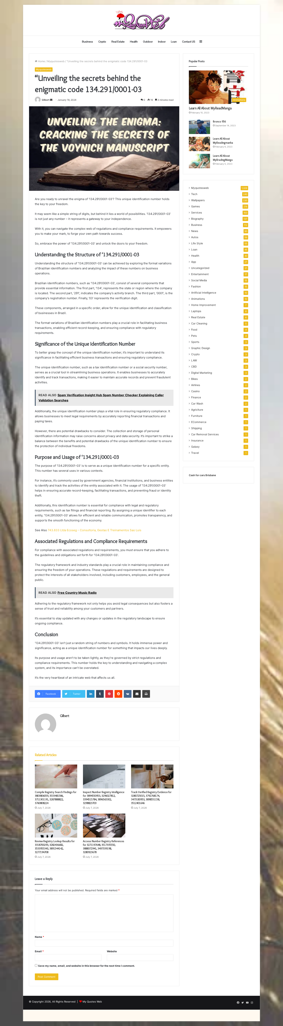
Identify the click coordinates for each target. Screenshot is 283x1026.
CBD (194, 366)
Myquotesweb (55, 61)
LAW (194, 360)
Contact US (188, 41)
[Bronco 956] (199, 127)
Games (195, 206)
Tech (194, 194)
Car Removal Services (205, 434)
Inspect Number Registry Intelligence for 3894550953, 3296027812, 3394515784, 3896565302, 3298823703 (103, 797)
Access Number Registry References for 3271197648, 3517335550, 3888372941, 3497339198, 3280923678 (103, 846)
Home (41, 61)
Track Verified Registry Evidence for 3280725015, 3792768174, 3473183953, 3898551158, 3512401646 (151, 797)
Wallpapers (198, 200)
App (193, 261)
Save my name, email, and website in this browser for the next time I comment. (86, 965)
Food (194, 329)
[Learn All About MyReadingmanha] (199, 144)
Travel (195, 452)
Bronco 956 (219, 121)
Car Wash (197, 403)
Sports (195, 341)
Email (39, 951)
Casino (195, 391)
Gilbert (45, 99)
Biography (197, 218)
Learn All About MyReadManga (210, 108)
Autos (194, 237)
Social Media (199, 280)
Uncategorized (200, 268)
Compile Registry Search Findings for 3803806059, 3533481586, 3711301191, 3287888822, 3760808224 (55, 797)
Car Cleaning (199, 323)
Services (196, 212)
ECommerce (198, 422)
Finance (196, 397)
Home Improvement (203, 305)
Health (134, 41)
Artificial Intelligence (203, 292)
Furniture (196, 415)
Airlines (195, 385)
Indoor (162, 41)
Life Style (197, 243)
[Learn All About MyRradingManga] (199, 161)
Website (112, 951)
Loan (174, 41)
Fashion (196, 286)
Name (39, 936)
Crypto (102, 41)
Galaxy (195, 446)
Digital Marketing (201, 372)
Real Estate (118, 41)
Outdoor (148, 41)
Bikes (194, 378)
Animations (198, 298)
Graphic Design (200, 348)
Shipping (196, 428)
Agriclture (197, 409)
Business (87, 41)
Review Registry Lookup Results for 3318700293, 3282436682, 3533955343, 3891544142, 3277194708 (55, 846)
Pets (194, 335)
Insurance (197, 440)
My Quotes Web (92, 1001)
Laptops (196, 311)
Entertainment (200, 274)
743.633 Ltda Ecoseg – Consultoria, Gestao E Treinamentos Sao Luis (94, 530)
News (194, 231)
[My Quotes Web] (141, 20)
